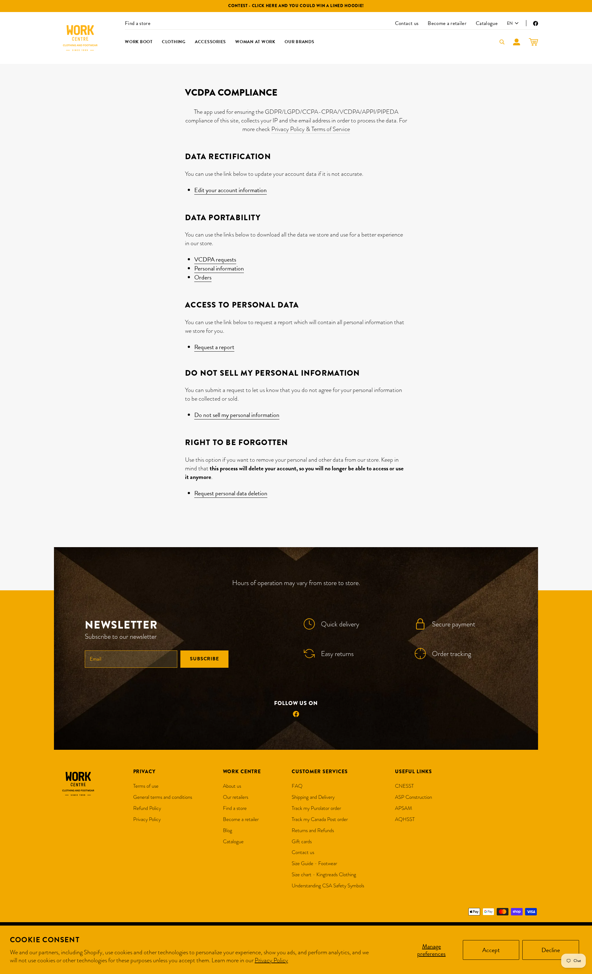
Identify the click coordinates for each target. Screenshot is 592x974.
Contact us (406, 23)
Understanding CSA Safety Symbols (328, 885)
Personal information (219, 268)
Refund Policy (147, 808)
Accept (491, 950)
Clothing (174, 42)
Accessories (210, 42)
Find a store (137, 23)
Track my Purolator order (316, 808)
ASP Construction (413, 797)
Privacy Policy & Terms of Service (310, 129)
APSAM (403, 808)
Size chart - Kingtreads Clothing (324, 874)
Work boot (139, 42)
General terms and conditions (162, 797)
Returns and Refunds (313, 830)
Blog (227, 830)
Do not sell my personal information (236, 415)
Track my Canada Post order (320, 819)
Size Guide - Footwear (314, 863)
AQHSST (405, 819)
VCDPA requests (215, 259)
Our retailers (235, 797)
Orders (203, 277)
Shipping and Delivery (313, 797)
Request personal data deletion (230, 493)
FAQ (297, 786)
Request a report (214, 347)
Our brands (299, 42)
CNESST (404, 786)
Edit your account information (230, 190)
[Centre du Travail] (80, 38)
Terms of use (145, 786)
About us (232, 786)
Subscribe (204, 658)
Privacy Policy (271, 960)
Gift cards (302, 841)
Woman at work (255, 42)
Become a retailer (447, 23)
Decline (550, 950)
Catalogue (487, 23)
